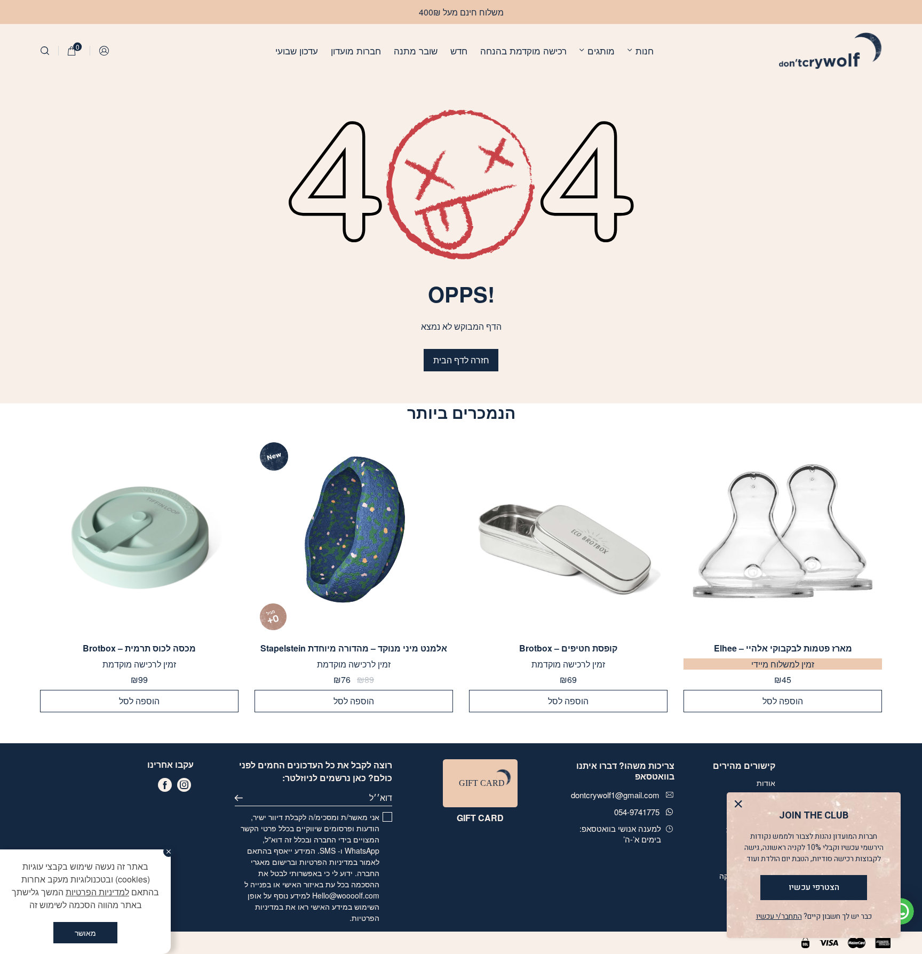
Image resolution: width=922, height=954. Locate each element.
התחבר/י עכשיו (779, 916)
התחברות (104, 51)
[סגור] (168, 851)
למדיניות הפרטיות (97, 892)
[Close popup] (741, 806)
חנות (644, 50)
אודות (766, 782)
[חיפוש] (45, 50)
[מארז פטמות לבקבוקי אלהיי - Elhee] (782, 536)
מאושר (85, 932)
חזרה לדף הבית (461, 360)
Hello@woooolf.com (345, 895)
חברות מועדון (356, 50)
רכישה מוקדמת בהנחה (523, 50)
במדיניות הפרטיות (328, 861)
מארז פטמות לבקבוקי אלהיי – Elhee (783, 648)
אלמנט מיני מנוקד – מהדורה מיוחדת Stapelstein (353, 648)
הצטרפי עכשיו (814, 887)
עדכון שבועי (296, 50)
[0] (72, 50)
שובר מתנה (416, 50)
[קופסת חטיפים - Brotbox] (568, 536)
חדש (458, 50)
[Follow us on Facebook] (165, 785)
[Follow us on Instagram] (184, 785)
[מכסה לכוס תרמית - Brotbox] (139, 536)
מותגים (601, 50)
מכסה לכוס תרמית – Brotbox (139, 648)
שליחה (243, 797)
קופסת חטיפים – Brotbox (568, 648)
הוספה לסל (782, 701)
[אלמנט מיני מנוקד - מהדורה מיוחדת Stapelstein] (354, 536)
